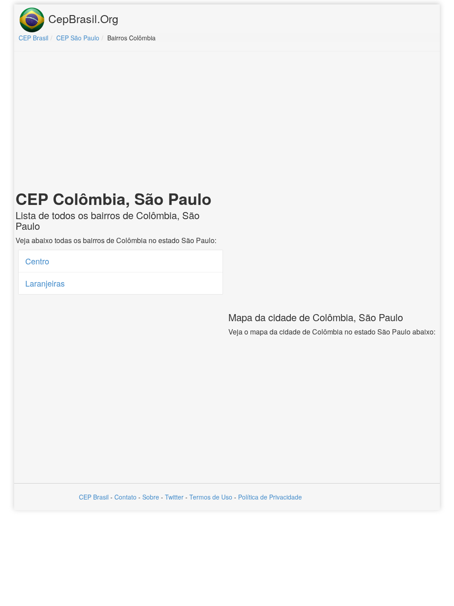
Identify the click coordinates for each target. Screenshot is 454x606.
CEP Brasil (94, 496)
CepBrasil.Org (81, 18)
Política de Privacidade (270, 496)
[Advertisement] (227, 122)
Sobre (150, 496)
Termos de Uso (210, 496)
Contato (125, 496)
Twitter (174, 496)
